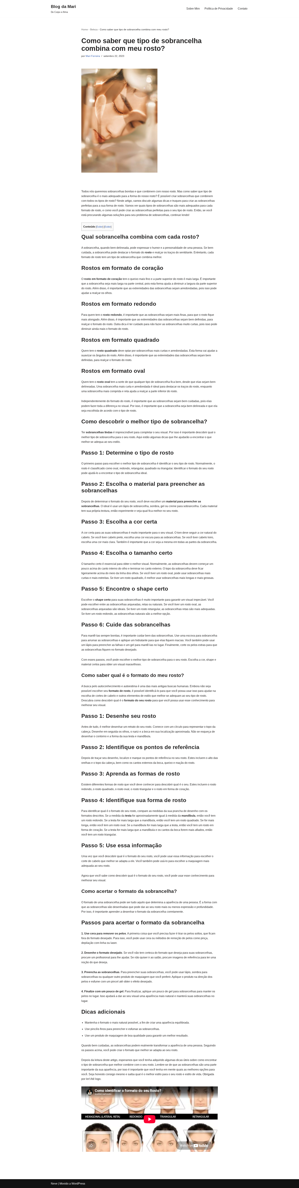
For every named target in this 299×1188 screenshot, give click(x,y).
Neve (54, 1183)
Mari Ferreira (93, 56)
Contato (242, 8)
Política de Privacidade (219, 8)
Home (84, 29)
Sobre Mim (193, 8)
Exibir (100, 226)
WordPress (78, 1183)
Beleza (94, 29)
